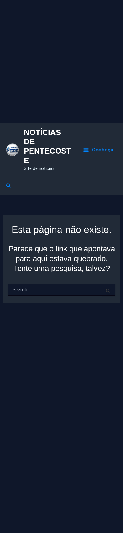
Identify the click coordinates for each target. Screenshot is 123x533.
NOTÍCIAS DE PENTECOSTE (47, 146)
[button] (8, 186)
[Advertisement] (61, 61)
